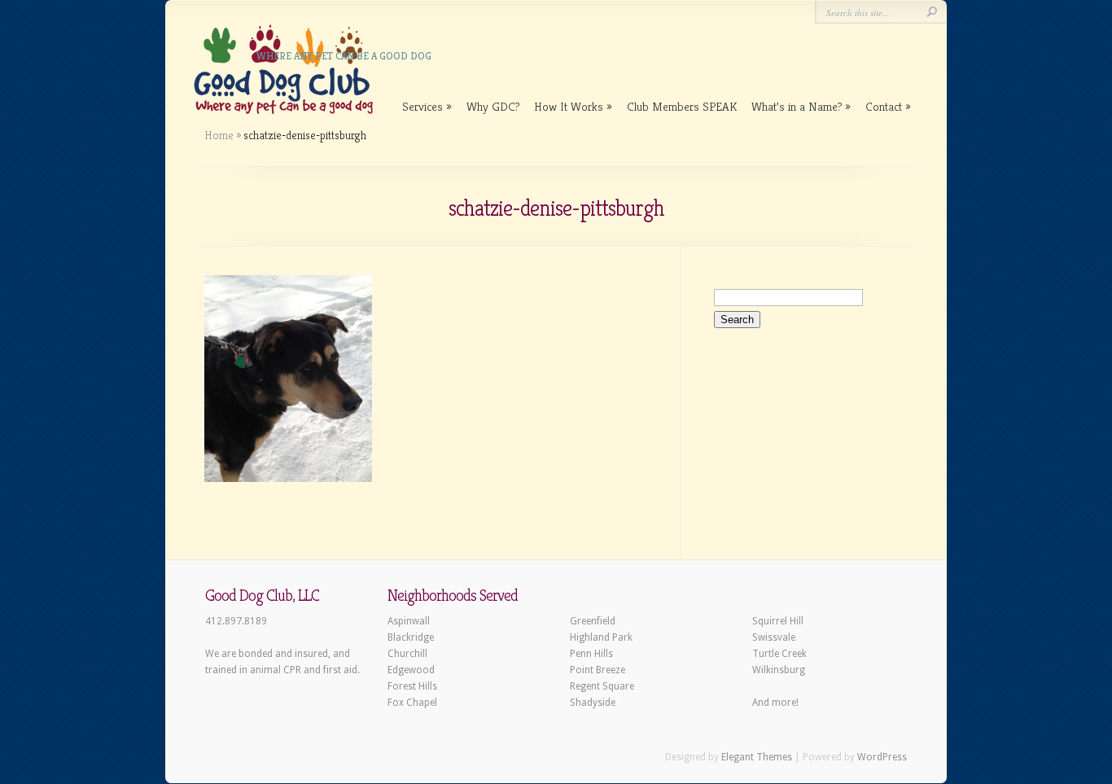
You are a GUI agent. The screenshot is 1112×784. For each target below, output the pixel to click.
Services (422, 106)
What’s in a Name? (796, 106)
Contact (883, 106)
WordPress (882, 757)
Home (219, 135)
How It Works (568, 106)
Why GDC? (492, 106)
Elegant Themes (756, 757)
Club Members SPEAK (682, 106)
